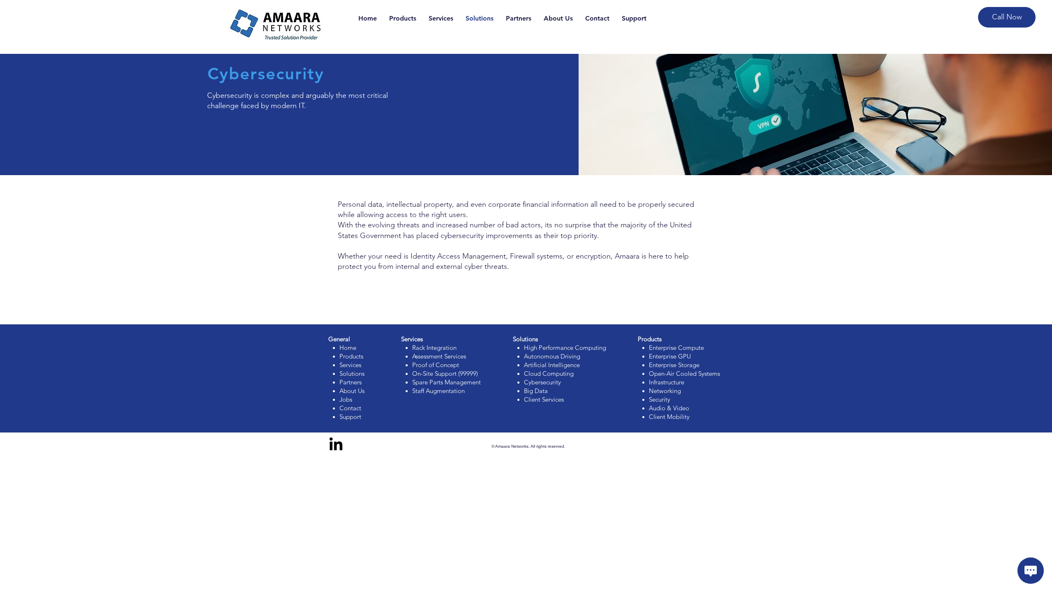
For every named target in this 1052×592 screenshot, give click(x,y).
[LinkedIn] (336, 445)
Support (350, 417)
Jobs (345, 399)
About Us (352, 391)
